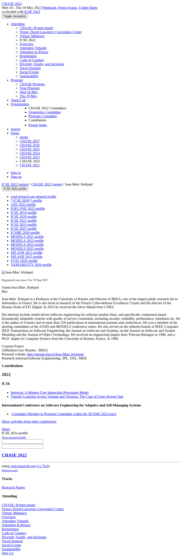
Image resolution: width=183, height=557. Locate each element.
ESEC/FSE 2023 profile (28, 208)
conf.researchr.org (22, 466)
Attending (18, 24)
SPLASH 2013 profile (26, 253)
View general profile (14, 437)
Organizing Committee (45, 112)
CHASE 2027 (30, 141)
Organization (20, 104)
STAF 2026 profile (24, 261)
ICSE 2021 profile (24, 220)
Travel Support (30, 68)
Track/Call (18, 100)
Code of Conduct (32, 60)
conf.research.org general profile (33, 196)
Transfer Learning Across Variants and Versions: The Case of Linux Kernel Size (67, 396)
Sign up (16, 177)
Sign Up (8, 553)
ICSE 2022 (32, 12)
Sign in (16, 173)
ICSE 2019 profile (24, 212)
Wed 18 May (29, 92)
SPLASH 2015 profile (26, 257)
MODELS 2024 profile (27, 245)
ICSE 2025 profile (24, 229)
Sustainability (29, 76)
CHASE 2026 (30, 145)
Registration (28, 56)
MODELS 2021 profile (27, 237)
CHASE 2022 (41, 184)
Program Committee (43, 116)
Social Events (29, 72)
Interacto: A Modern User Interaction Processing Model (50, 392)
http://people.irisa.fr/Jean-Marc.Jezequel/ (55, 354)
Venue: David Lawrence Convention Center (51, 32)
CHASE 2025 (30, 149)
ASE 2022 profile (23, 204)
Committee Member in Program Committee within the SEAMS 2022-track (63, 414)
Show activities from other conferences (29, 421)
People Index (38, 125)
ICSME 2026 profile (25, 233)
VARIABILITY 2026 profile (31, 265)
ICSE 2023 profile (24, 224)
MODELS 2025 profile (27, 249)
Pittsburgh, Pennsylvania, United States (70, 8)
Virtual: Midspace (32, 36)
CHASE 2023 (30, 157)
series (23, 184)
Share (6, 429)
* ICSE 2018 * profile (26, 200)
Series (24, 137)
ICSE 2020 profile (24, 216)
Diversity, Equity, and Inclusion (42, 64)
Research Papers (13, 487)
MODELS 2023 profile (27, 241)
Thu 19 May (28, 96)
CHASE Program (32, 84)
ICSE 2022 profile (15, 188)
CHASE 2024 (30, 153)
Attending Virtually (33, 48)
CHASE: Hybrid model (36, 28)
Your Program (30, 88)
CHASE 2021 (30, 165)
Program (17, 80)
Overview (27, 44)
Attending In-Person (34, 52)
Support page (10, 470)
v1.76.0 (42, 466)
